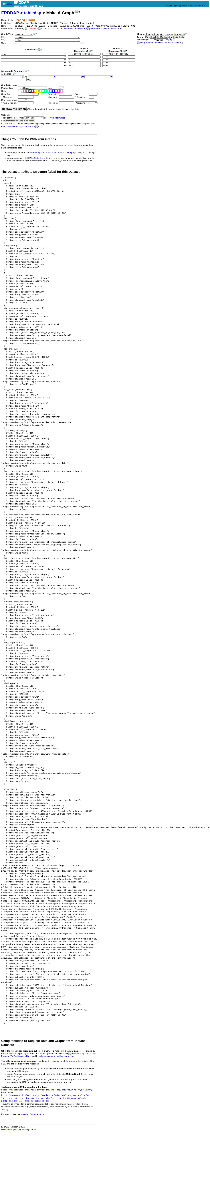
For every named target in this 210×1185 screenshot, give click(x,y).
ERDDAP (10, 12)
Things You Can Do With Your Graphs (28, 139)
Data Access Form (113, 29)
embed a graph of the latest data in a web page (53, 152)
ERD (204, 5)
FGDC (47, 29)
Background (81, 29)
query (89, 1090)
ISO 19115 (57, 29)
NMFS (191, 5)
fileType (79, 1090)
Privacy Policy (21, 1129)
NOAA (184, 5)
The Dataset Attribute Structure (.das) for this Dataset (40, 171)
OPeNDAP (63, 1053)
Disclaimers (6, 1129)
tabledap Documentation (32, 1114)
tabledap (32, 12)
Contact (33, 1129)
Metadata (68, 29)
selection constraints (49, 1056)
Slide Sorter (40, 158)
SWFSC (198, 5)
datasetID (67, 1090)
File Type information (55, 118)
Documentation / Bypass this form (18, 126)
